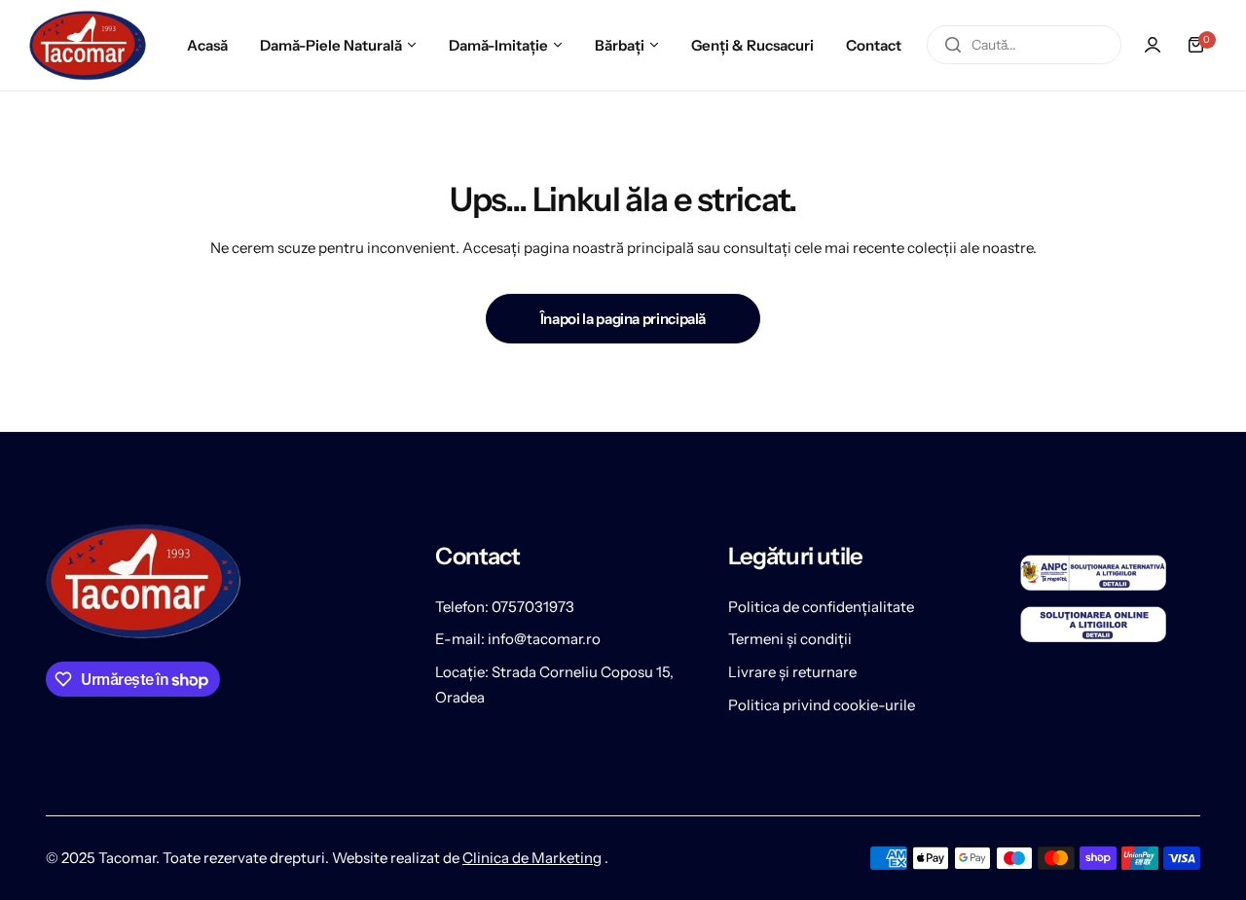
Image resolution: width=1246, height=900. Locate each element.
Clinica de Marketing (532, 857)
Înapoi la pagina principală (623, 318)
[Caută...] (953, 44)
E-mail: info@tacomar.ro (518, 639)
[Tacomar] (87, 45)
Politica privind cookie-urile (821, 705)
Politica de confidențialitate (821, 606)
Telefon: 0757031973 (504, 606)
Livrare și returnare (792, 672)
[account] (1152, 44)
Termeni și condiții (790, 639)
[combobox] (1024, 44)
